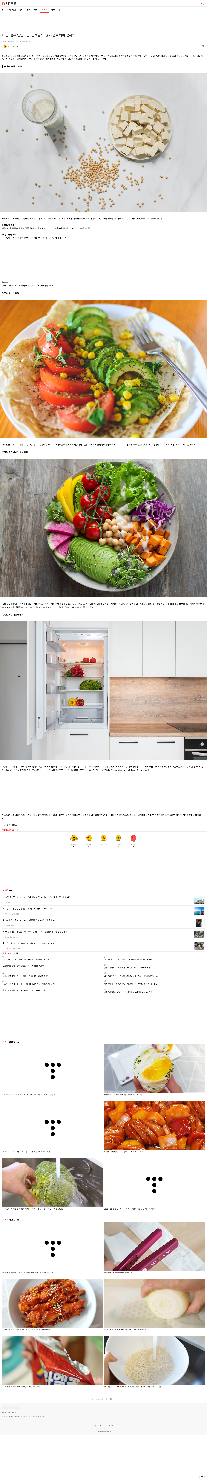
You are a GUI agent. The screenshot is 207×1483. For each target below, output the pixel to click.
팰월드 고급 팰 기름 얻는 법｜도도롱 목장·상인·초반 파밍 (26, 1142)
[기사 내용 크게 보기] (203, 46)
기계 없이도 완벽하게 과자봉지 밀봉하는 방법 (21, 1377)
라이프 (44, 9)
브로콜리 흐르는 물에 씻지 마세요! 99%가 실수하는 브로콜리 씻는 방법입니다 (34, 1199)
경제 (36, 9)
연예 (29, 9)
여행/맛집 (11, 9)
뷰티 (21, 9)
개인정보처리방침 (14, 1407)
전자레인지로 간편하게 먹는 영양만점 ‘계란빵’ (123, 1085)
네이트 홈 (98, 1416)
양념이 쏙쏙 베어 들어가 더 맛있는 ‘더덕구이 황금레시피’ (26, 1320)
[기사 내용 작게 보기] (199, 47)
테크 (53, 9)
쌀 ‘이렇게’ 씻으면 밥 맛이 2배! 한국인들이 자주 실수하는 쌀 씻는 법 (132, 1377)
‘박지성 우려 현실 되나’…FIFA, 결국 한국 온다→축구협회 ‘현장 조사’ (31, 920)
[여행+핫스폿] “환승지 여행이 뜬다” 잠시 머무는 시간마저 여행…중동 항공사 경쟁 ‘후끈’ (38, 897)
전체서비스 (108, 1416)
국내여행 (8, 914)
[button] (202, 1477)
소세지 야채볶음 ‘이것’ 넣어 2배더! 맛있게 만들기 (124, 1142)
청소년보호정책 (25, 1407)
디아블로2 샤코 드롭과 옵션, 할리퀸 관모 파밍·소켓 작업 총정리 (28, 1085)
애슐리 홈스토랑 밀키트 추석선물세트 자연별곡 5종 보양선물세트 (29, 943)
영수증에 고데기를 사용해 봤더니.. (118, 1263)
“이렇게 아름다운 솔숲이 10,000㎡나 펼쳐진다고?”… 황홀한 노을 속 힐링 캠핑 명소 (36, 932)
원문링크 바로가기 (10, 830)
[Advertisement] (103, 21)
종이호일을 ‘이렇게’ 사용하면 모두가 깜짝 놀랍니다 (125, 1320)
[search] (203, 3)
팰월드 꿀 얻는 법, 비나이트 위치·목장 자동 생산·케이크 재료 (129, 1199)
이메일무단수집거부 (38, 1407)
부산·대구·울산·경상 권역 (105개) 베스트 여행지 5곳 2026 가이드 (29, 909)
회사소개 (4, 1407)
